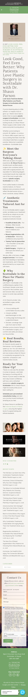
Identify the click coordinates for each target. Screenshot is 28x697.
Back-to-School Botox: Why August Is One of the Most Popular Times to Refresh (14, 516)
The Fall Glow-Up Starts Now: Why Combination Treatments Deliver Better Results (14, 475)
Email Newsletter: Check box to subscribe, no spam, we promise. (14, 608)
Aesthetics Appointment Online (13, 3)
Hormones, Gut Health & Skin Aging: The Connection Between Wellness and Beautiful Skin (13, 554)
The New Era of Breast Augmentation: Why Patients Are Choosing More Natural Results (13, 544)
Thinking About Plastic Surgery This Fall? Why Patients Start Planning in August (13, 500)
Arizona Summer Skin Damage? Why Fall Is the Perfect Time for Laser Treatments (13, 508)
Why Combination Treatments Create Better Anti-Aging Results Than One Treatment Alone (13, 524)
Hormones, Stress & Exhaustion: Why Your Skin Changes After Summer (13, 483)
